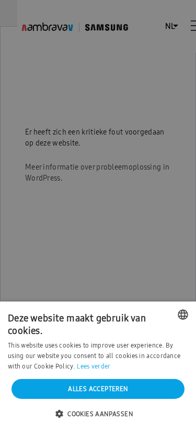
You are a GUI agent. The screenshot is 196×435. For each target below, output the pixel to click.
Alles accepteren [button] (98, 389)
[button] (98, 414)
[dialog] (98, 217)
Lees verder (93, 366)
